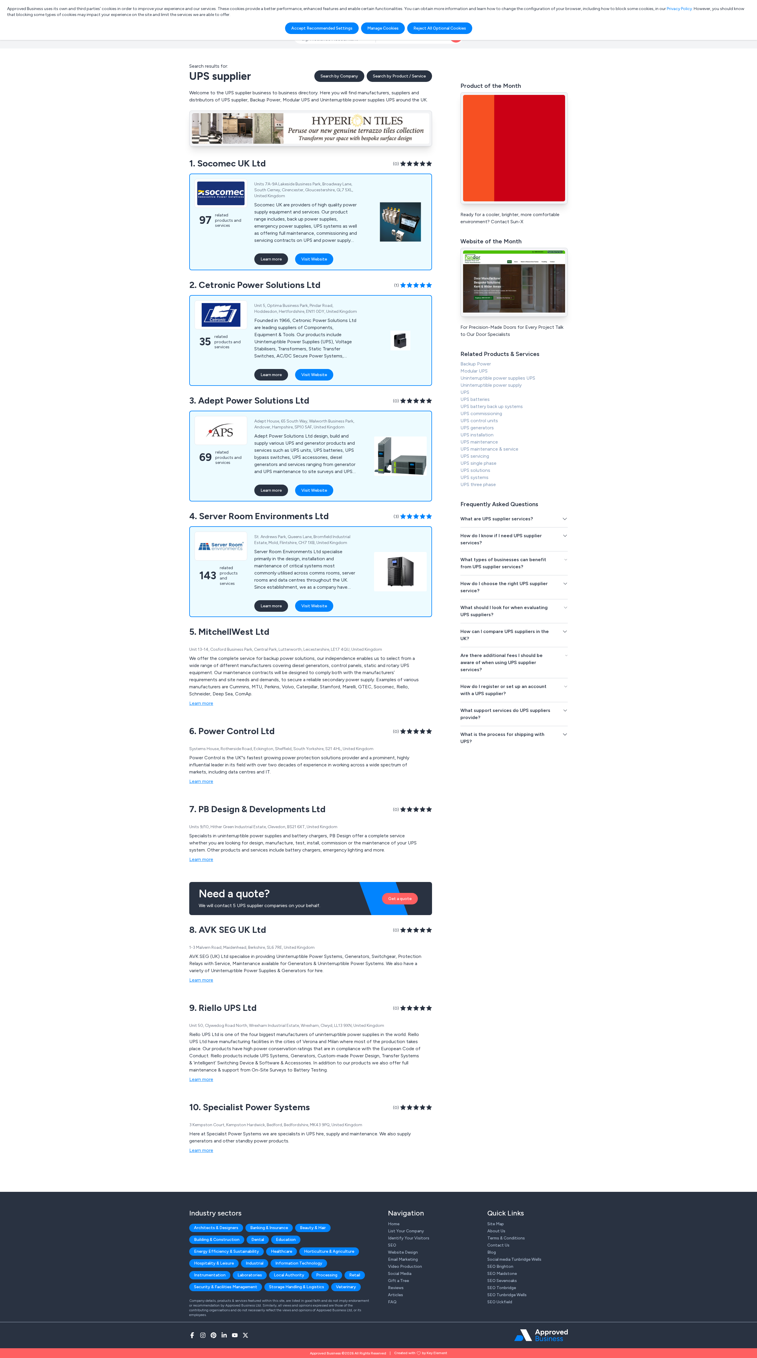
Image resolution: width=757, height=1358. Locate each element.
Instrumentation (210, 1275)
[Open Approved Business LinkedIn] (224, 1335)
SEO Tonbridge (501, 1287)
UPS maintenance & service (489, 449)
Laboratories (249, 1275)
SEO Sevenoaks (502, 1280)
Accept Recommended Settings (321, 28)
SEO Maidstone (502, 1273)
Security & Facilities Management (225, 1286)
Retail (354, 1275)
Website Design (403, 1252)
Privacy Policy (679, 8)
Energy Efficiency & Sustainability (226, 1251)
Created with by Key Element (420, 1353)
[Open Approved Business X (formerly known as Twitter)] (245, 1335)
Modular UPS (474, 371)
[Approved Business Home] (541, 1335)
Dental (257, 1239)
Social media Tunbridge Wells (514, 1259)
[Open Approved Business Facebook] (192, 1335)
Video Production (405, 1266)
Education (286, 1239)
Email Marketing (403, 1259)
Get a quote (400, 898)
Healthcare (281, 1251)
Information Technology (298, 1263)
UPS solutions (475, 470)
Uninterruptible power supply (491, 385)
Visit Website (314, 259)
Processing (326, 1275)
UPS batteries (475, 399)
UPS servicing (474, 456)
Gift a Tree (398, 1280)
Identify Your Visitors (408, 1238)
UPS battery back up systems (491, 406)
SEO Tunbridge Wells (507, 1294)
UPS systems (474, 477)
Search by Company (339, 76)
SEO (392, 1245)
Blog (491, 1252)
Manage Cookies (383, 28)
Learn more (271, 259)
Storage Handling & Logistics (296, 1286)
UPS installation (477, 435)
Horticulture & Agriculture (329, 1251)
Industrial (254, 1263)
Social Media (399, 1273)
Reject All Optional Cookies (439, 28)
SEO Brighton (500, 1266)
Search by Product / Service (399, 76)
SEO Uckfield (499, 1301)
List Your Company (406, 1231)
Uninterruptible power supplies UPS (497, 378)
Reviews (396, 1287)
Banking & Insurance (269, 1227)
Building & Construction (217, 1239)
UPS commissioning (481, 413)
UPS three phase (478, 484)
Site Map (495, 1223)
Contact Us (498, 1245)
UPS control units (479, 420)
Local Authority (289, 1275)
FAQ (392, 1301)
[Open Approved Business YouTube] (235, 1335)
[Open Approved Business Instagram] (203, 1335)
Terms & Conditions (506, 1238)
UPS (464, 392)
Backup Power (475, 364)
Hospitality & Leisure (214, 1263)
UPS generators (477, 427)
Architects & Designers (216, 1227)
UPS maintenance (479, 442)
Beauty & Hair (313, 1227)
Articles (395, 1294)
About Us (496, 1231)
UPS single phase (478, 463)
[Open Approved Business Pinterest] (213, 1335)
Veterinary (346, 1286)
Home (393, 1223)
